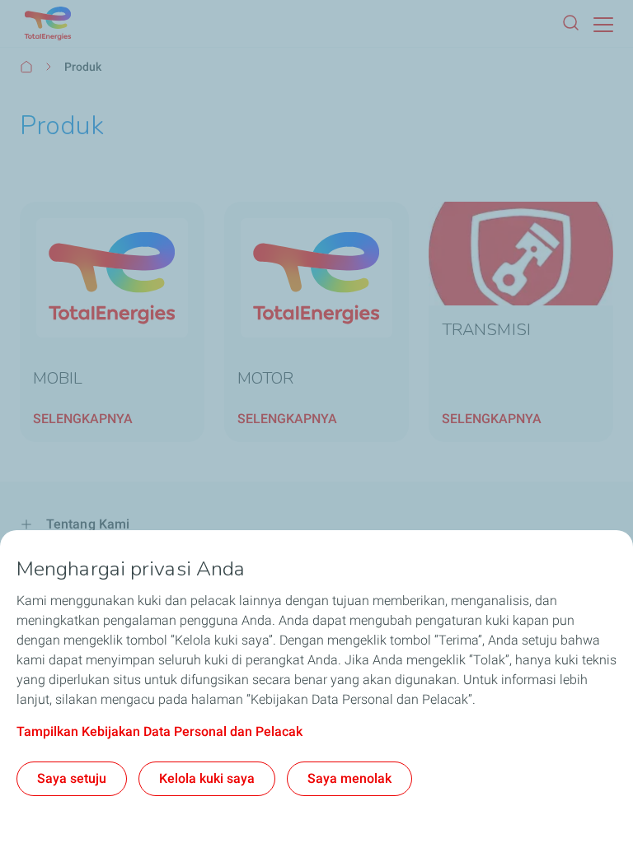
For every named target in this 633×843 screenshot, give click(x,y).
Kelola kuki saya (207, 778)
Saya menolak (349, 778)
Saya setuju (71, 778)
